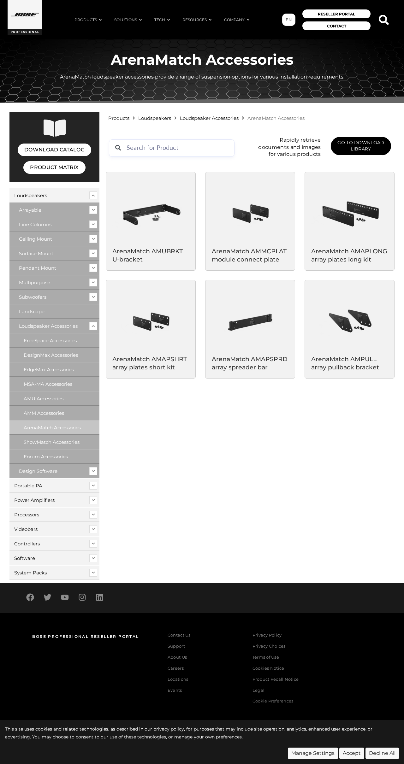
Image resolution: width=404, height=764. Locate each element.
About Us (177, 657)
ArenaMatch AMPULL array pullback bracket (345, 363)
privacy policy (168, 729)
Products (118, 118)
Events (175, 690)
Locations (178, 679)
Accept (352, 753)
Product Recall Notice (275, 679)
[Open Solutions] (140, 20)
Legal (258, 690)
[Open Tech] (168, 20)
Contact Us (179, 635)
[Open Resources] (210, 20)
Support (176, 646)
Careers (176, 668)
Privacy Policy (267, 635)
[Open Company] (248, 20)
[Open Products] (100, 20)
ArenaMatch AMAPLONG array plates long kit (349, 255)
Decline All (382, 753)
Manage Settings (313, 753)
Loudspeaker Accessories (209, 118)
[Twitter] (47, 597)
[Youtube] (65, 597)
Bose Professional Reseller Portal (85, 636)
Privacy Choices (269, 646)
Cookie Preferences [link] (273, 701)
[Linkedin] (99, 597)
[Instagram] (82, 597)
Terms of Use (265, 657)
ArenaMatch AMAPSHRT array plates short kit (149, 363)
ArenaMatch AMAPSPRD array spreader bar (250, 363)
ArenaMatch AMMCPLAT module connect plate (249, 255)
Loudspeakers (154, 118)
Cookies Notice (268, 668)
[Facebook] (30, 597)
